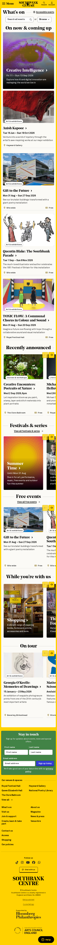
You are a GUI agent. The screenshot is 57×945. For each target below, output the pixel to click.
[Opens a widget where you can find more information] (46, 940)
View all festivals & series (27, 431)
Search (44, 5)
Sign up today (45, 763)
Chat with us (30, 869)
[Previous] (45, 355)
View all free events (27, 502)
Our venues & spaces (12, 780)
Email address (10, 758)
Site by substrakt (28, 899)
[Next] (51, 355)
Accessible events (45, 12)
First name (9, 747)
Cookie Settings (28, 904)
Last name (34, 747)
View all (5, 800)
